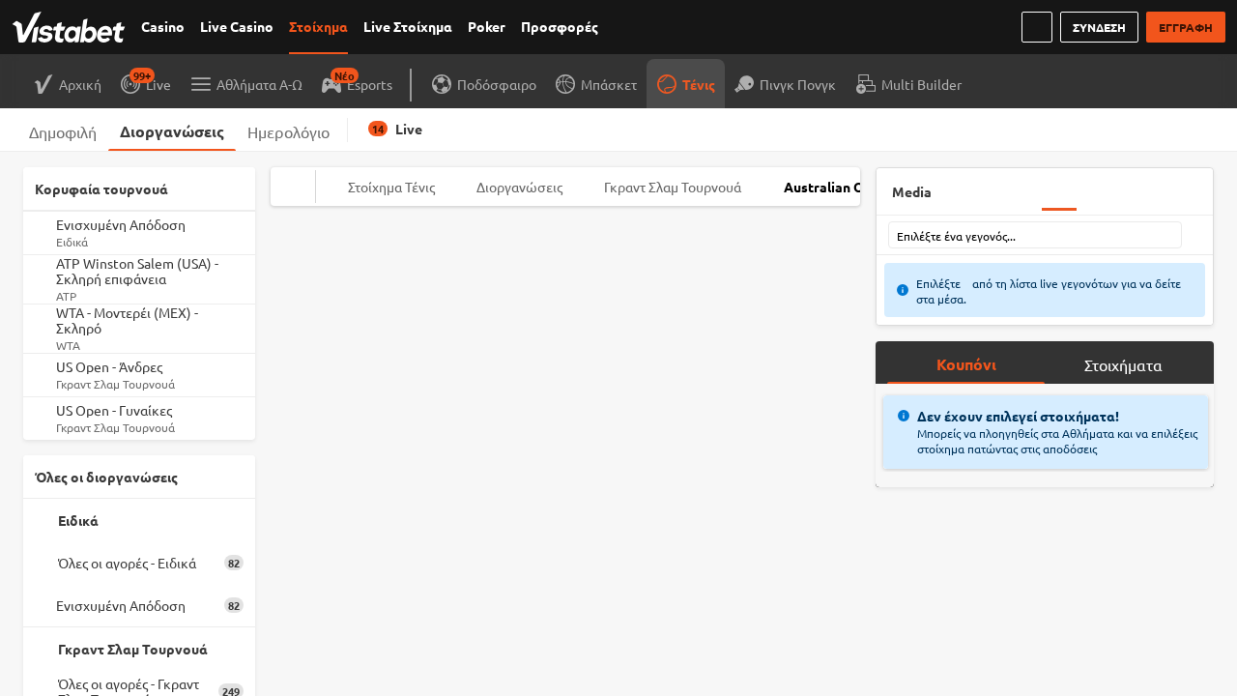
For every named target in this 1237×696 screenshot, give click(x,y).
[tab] (62, 129)
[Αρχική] (72, 27)
